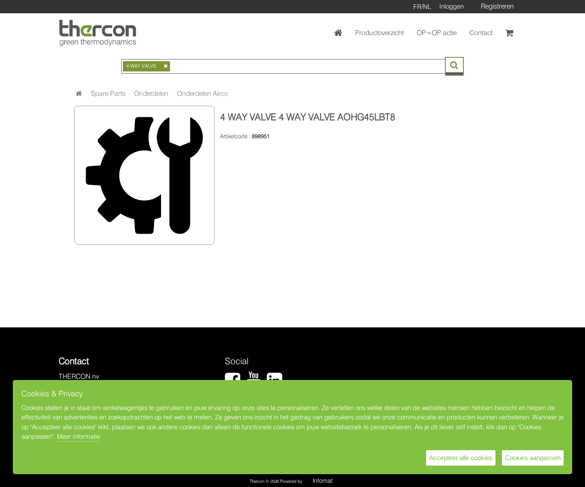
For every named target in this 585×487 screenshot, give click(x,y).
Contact (480, 33)
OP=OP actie (437, 33)
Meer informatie (78, 436)
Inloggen (451, 6)
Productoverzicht (379, 33)
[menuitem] (108, 94)
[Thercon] (98, 33)
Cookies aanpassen (533, 457)
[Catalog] (79, 93)
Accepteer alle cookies (460, 457)
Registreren (497, 6)
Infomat (323, 480)
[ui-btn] (454, 65)
